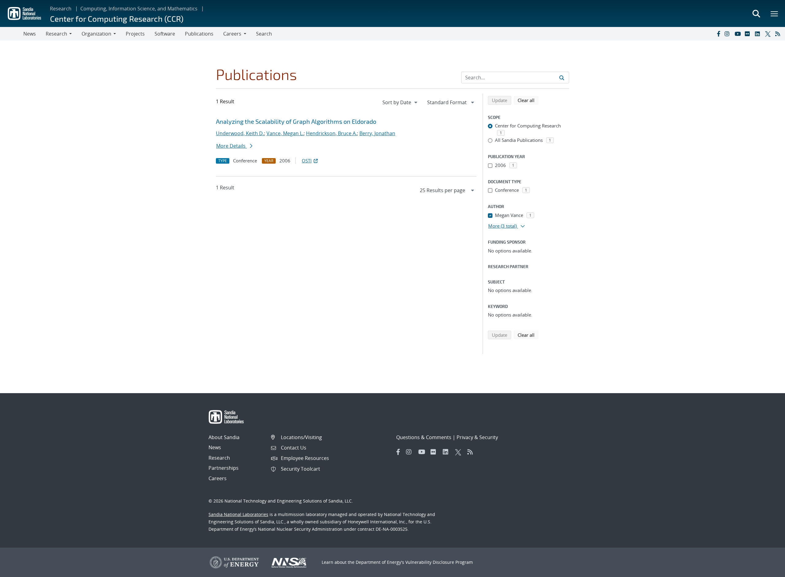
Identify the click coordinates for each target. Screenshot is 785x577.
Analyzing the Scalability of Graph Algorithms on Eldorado (296, 121)
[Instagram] (728, 33)
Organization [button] (96, 33)
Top (766, 570)
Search (264, 33)
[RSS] (779, 33)
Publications (199, 33)
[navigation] (400, 102)
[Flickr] (748, 33)
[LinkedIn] (758, 33)
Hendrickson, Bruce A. (331, 133)
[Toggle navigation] (11, 33)
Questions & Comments (423, 437)
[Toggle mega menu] (774, 13)
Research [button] (56, 33)
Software (165, 33)
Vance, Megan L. (285, 133)
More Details (231, 145)
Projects (135, 33)
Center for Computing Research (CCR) (116, 18)
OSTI (307, 161)
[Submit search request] (561, 77)
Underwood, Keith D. (240, 133)
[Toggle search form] (756, 13)
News (29, 33)
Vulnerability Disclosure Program (439, 562)
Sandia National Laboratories (238, 514)
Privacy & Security (477, 437)
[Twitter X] (768, 33)
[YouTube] (738, 33)
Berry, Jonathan (377, 133)
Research (60, 8)
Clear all (528, 100)
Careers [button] (232, 33)
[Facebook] (718, 33)
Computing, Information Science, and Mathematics (138, 8)
